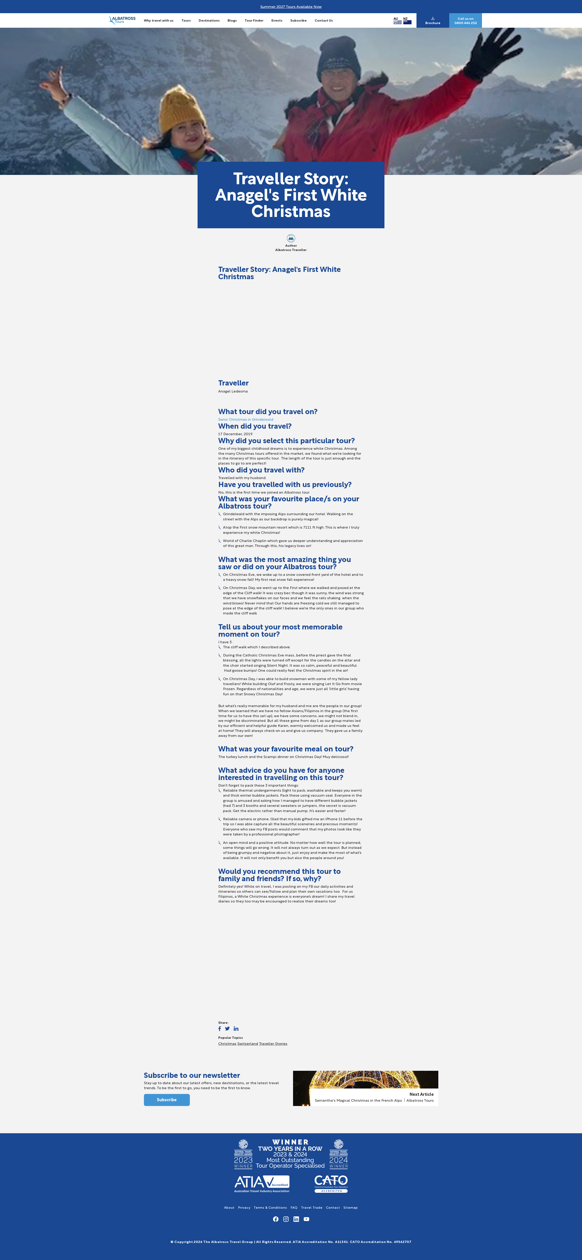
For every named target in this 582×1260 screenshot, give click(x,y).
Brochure (432, 22)
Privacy (244, 1207)
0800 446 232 (465, 22)
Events (276, 20)
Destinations (209, 20)
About (229, 1207)
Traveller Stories (273, 1043)
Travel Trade (312, 1207)
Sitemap (351, 1207)
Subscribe (298, 20)
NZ (405, 18)
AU (396, 18)
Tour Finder (254, 20)
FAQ (294, 1207)
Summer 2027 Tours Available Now (291, 6)
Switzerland (247, 1043)
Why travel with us (158, 20)
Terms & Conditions (270, 1207)
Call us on (466, 18)
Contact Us (324, 20)
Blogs (232, 20)
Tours (186, 20)
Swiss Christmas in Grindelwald (245, 419)
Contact (333, 1207)
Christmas (227, 1043)
